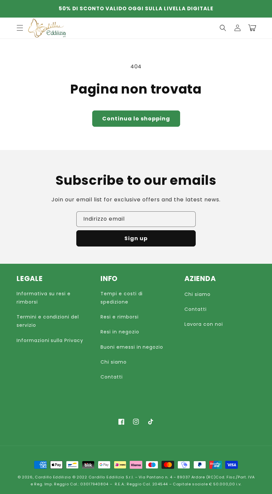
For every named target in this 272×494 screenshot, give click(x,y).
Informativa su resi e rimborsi (44, 297)
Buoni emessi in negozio (132, 347)
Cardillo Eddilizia (53, 477)
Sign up (136, 238)
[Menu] (20, 28)
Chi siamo (114, 362)
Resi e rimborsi (119, 317)
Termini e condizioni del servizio (48, 321)
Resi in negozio (120, 331)
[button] (223, 28)
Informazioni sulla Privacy (50, 340)
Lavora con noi (203, 324)
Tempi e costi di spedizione (122, 297)
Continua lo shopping (136, 118)
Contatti (112, 377)
